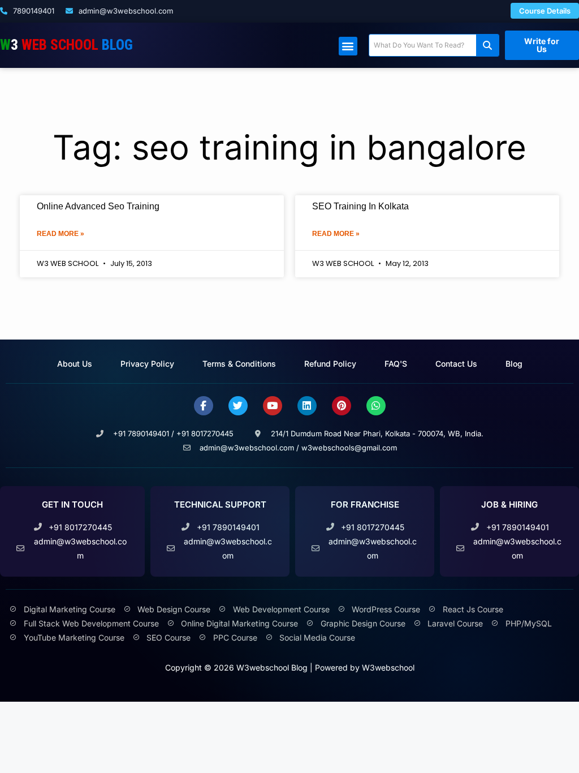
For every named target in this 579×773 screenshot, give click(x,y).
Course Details (545, 10)
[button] (348, 46)
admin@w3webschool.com (124, 10)
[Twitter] (238, 405)
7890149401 (32, 10)
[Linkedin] (307, 405)
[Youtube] (272, 405)
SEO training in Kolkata (360, 206)
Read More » (60, 234)
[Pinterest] (341, 405)
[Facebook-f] (203, 405)
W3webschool (388, 667)
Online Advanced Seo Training (98, 206)
